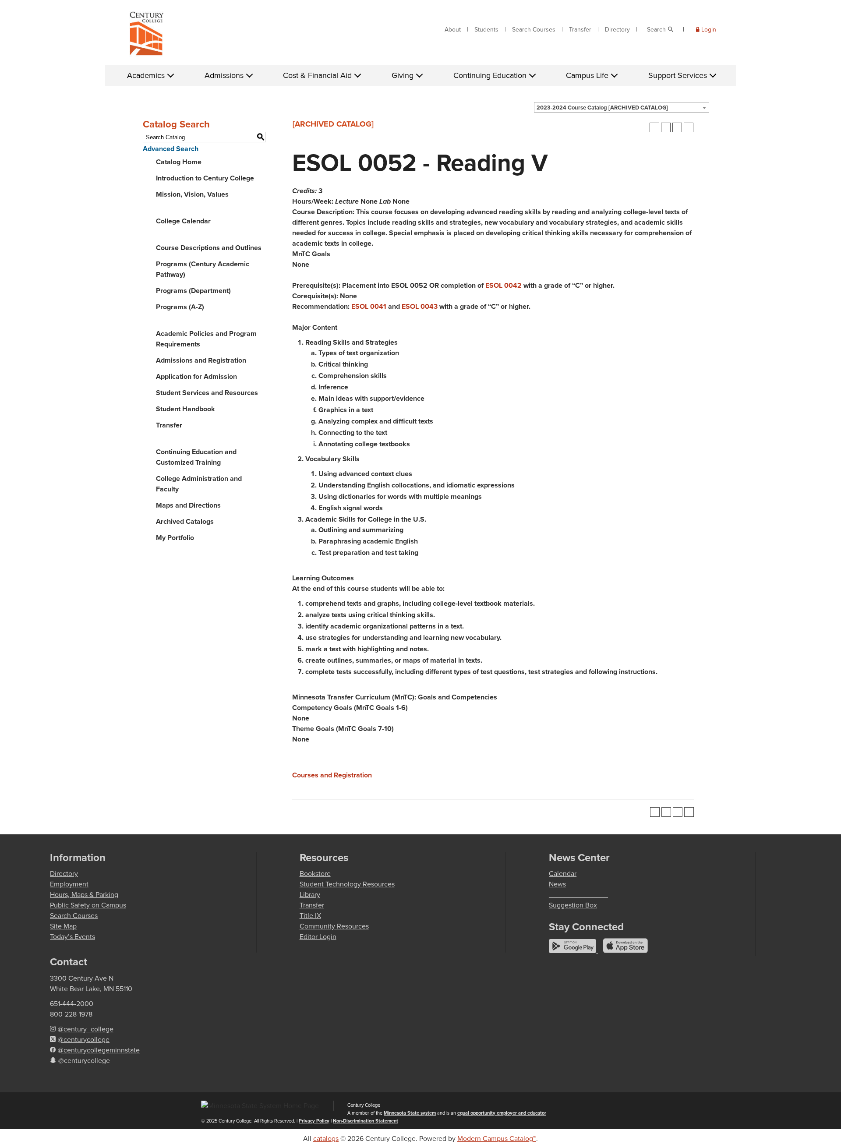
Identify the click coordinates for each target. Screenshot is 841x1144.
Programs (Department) (193, 291)
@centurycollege (84, 1040)
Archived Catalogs (185, 521)
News (557, 884)
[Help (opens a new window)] (688, 127)
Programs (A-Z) (180, 307)
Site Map (63, 926)
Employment (69, 884)
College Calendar (183, 221)
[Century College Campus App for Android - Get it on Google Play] (573, 951)
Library (310, 895)
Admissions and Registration (201, 360)
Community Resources (334, 926)
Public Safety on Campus (88, 905)
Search (656, 29)
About (453, 29)
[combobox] (621, 107)
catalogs (326, 1138)
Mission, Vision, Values (192, 194)
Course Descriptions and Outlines (208, 248)
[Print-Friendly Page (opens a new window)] (677, 127)
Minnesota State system (410, 1112)
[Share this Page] (666, 127)
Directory (617, 29)
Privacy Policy (314, 1120)
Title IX (310, 916)
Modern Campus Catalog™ (496, 1138)
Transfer (580, 29)
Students (486, 29)
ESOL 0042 (503, 285)
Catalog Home (178, 162)
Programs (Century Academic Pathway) (202, 269)
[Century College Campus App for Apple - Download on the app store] (625, 951)
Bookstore (315, 874)
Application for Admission (196, 376)
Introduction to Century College (205, 178)
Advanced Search (170, 149)
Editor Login (318, 937)
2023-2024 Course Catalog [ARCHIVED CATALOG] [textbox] (602, 107)
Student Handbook (185, 409)
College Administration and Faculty (199, 483)
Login (708, 29)
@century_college (85, 1029)
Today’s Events (72, 937)
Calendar (562, 874)
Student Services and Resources (207, 393)
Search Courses (533, 29)
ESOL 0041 (368, 306)
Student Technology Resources (347, 884)
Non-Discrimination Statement (365, 1120)
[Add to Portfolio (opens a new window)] (654, 127)
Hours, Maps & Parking (84, 895)
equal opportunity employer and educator (501, 1112)
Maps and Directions (188, 505)
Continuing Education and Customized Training (196, 457)
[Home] (146, 35)
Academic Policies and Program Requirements (206, 338)
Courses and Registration (332, 775)
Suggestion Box (573, 905)
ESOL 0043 (420, 306)
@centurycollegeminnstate (99, 1050)
